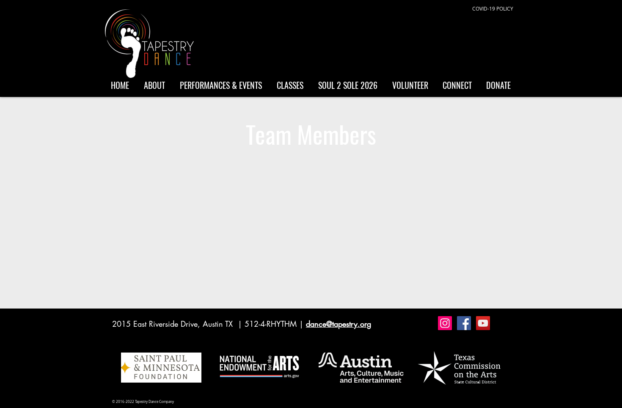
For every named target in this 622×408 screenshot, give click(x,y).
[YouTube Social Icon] (483, 323)
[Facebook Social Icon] (464, 323)
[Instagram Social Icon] (445, 323)
